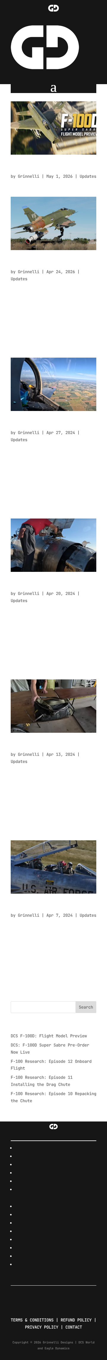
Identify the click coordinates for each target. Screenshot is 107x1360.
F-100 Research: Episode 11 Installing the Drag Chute (49, 585)
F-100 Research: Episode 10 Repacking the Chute (49, 746)
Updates (88, 176)
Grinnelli (28, 176)
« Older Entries (28, 997)
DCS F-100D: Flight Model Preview (46, 168)
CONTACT (73, 1327)
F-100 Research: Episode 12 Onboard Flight (49, 424)
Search (86, 1007)
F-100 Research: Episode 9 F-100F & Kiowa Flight (52, 907)
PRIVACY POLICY (41, 1327)
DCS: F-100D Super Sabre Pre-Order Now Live (52, 263)
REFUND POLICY (76, 1320)
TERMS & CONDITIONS (32, 1320)
